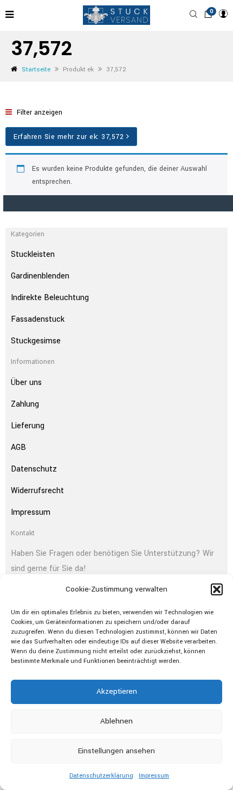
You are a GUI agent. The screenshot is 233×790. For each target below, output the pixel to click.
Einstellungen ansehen (116, 751)
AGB (18, 447)
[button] (216, 589)
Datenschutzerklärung (101, 776)
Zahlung (25, 404)
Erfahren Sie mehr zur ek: (69, 137)
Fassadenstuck (37, 319)
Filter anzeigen (38, 112)
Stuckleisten (33, 254)
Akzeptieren (116, 691)
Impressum (154, 776)
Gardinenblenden (40, 276)
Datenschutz (34, 469)
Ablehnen (116, 721)
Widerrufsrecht (37, 490)
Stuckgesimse (36, 341)
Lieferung (27, 425)
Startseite (36, 69)
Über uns (26, 382)
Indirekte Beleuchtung (50, 297)
